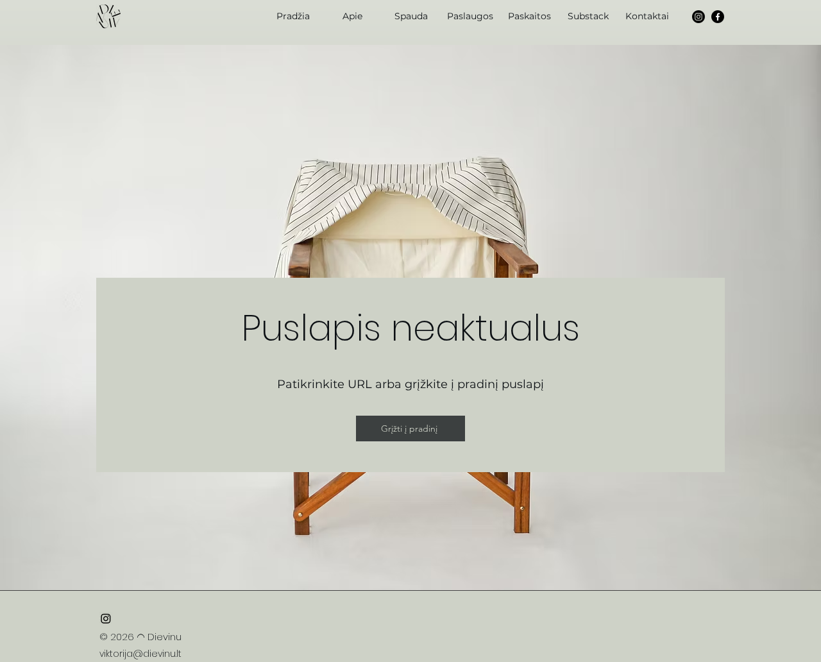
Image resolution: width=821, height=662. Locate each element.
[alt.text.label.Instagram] (698, 16)
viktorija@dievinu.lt (140, 653)
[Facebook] (717, 16)
